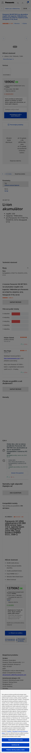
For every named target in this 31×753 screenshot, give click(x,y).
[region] (15, 721)
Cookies (9, 731)
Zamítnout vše (15, 745)
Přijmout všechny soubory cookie (15, 750)
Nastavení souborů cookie (15, 740)
